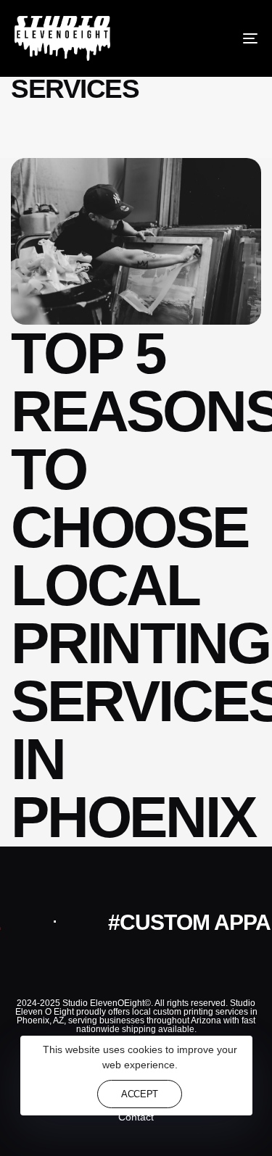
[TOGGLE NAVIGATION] (216, 38)
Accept (139, 1094)
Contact (136, 1117)
